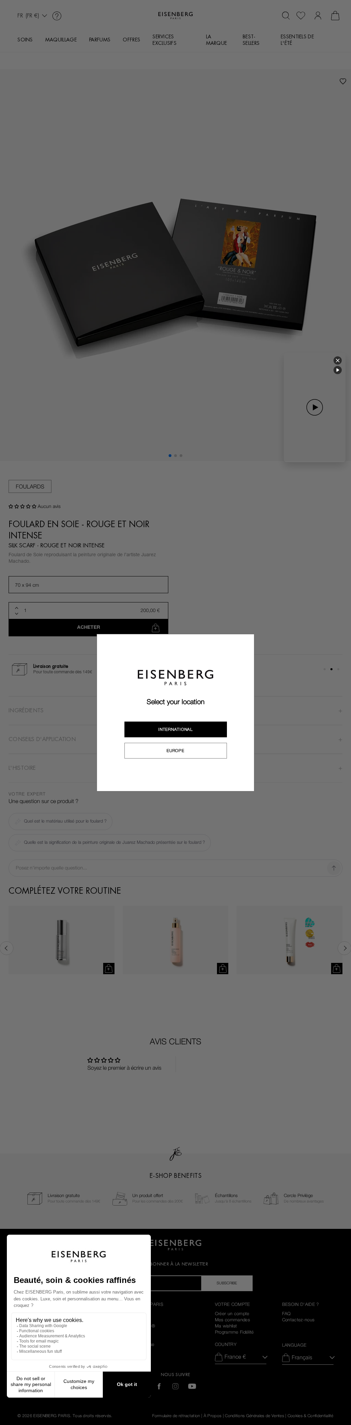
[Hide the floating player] (338, 360)
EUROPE (175, 751)
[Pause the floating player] (338, 370)
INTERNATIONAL (175, 729)
